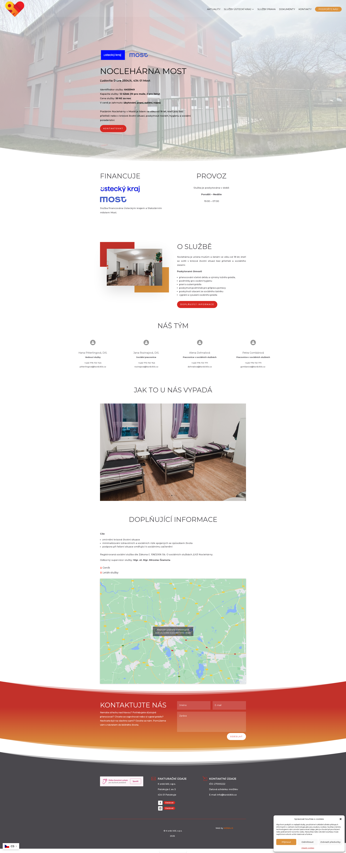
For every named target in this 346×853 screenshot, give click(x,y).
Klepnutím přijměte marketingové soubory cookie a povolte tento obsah (173, 631)
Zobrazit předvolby (330, 842)
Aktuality (213, 9)
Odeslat (236, 736)
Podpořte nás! (328, 9)
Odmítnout (307, 842)
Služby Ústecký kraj (237, 9)
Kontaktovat (113, 128)
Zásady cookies (307, 848)
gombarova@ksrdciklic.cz (252, 366)
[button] (340, 819)
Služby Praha (266, 9)
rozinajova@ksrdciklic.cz (146, 366)
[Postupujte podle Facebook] (160, 803)
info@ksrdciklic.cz (227, 794)
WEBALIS (228, 828)
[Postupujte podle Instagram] (160, 808)
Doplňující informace (197, 304)
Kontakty (305, 9)
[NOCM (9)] (173, 500)
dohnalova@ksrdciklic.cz (200, 366)
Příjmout (286, 842)
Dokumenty (287, 9)
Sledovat (169, 802)
